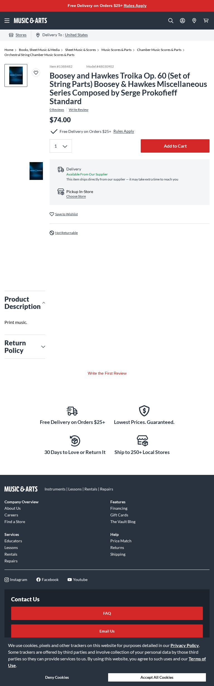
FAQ (107, 613)
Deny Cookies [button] (57, 677)
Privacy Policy (185, 645)
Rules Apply (135, 5)
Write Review (78, 110)
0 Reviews (57, 110)
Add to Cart (175, 145)
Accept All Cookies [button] (156, 677)
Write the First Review (107, 373)
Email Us (107, 631)
